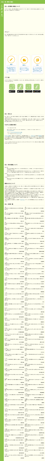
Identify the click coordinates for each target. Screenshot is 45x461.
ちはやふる (33, 135)
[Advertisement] (24, 21)
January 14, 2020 (19, 133)
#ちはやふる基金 (20, 132)
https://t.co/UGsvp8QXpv (10, 130)
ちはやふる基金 (7, 135)
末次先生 (40, 135)
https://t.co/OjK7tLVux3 (14, 132)
